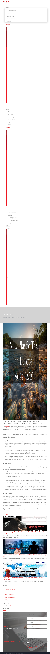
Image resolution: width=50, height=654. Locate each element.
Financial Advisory (10, 16)
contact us (29, 509)
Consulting (10, 124)
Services (7, 7)
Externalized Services (11, 15)
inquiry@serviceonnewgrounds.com (15, 605)
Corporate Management (11, 18)
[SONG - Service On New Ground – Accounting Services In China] (6, 1)
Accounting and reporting (11, 10)
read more (20, 537)
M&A (8, 19)
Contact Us (8, 25)
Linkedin (4, 610)
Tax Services (9, 11)
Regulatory (9, 13)
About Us (7, 107)
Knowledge (8, 127)
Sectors (7, 125)
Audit (8, 8)
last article (7, 426)
